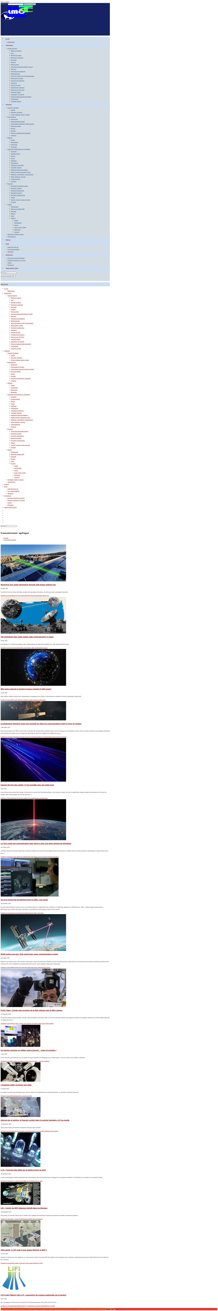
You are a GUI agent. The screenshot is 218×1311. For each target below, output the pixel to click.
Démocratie (14, 390)
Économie (10, 429)
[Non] (114, 1309)
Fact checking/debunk (13, 491)
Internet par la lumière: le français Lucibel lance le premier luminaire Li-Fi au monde (35, 1120)
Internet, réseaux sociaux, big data (20, 445)
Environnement (11, 362)
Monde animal (15, 312)
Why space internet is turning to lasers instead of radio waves (26, 689)
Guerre (16, 470)
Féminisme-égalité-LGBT (17, 454)
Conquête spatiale (16, 348)
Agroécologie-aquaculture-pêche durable (22, 369)
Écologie (13, 376)
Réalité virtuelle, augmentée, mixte (20, 417)
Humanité (13, 457)
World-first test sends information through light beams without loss (28, 585)
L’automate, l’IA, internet (17, 341)
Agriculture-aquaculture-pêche (19, 431)
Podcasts (6, 484)
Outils (5, 486)
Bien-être (13, 316)
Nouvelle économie (16, 438)
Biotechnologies (15, 321)
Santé (12, 461)
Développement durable (17, 367)
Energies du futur (15, 332)
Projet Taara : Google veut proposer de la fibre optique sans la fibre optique (31, 1010)
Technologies (14, 346)
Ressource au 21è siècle (17, 337)
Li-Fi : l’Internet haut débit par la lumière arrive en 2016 (23, 1170)
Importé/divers (11, 482)
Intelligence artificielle (17, 411)
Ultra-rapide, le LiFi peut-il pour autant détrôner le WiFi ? (24, 1250)
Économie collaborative (17, 436)
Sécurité (13, 463)
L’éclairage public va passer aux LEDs (16, 1085)
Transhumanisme (15, 424)
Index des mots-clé (12, 489)
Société (13, 355)
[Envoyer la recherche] (17, 526)
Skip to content (5, 2)
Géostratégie (17, 468)
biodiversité (14, 365)
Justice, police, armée (20, 473)
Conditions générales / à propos (16, 500)
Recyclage (14, 307)
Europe (13, 385)
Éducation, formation (16, 358)
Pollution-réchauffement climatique (21, 378)
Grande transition (12, 295)
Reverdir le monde (16, 302)
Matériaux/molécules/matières (19, 415)
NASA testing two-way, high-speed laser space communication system (29, 954)
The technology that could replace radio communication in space (27, 637)
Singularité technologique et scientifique (18, 394)
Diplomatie (14, 392)
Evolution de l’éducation (17, 328)
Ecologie (13, 309)
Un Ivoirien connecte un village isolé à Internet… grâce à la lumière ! (28, 1050)
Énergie (13, 374)
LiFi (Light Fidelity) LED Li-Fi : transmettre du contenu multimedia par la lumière (33, 1295)
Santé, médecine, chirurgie (18, 422)
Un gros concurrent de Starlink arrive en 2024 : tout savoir (24, 900)
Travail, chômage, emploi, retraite (20, 360)
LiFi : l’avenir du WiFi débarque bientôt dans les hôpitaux (24, 1208)
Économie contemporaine (18, 440)
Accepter (108, 1309)
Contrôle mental (15, 399)
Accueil (6, 289)
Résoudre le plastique (17, 305)
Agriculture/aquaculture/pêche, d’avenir (22, 314)
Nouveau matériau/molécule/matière (21, 344)
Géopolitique (14, 388)
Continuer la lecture (25, 595)
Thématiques (7, 293)
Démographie (14, 452)
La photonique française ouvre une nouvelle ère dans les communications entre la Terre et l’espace (41, 724)
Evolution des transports (18, 335)
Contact (9, 503)
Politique (9, 383)
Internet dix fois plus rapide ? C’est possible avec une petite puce (27, 785)
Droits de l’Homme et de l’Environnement (22, 323)
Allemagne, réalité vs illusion (15, 480)
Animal (16, 466)
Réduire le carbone (16, 298)
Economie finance (15, 339)
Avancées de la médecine (18, 318)
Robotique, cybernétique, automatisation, (22, 420)
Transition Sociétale (12, 353)
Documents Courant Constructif (16, 498)
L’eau (12, 300)
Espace (13, 404)
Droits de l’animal (15, 371)
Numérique (17, 475)
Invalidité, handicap (16, 413)
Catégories (7, 351)
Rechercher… (4, 4)
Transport (13, 381)
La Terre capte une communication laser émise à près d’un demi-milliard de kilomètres (36, 843)
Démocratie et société (17, 325)
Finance (13, 443)
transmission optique (10, 540)
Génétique (14, 406)
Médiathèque (11, 291)
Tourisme (13, 447)
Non (112, 1309)
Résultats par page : (6, 276)
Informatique (14, 408)
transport (17, 477)
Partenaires (10, 505)
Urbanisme (14, 330)
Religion (13, 459)
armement (13, 397)
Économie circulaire (16, 434)
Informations (7, 496)
